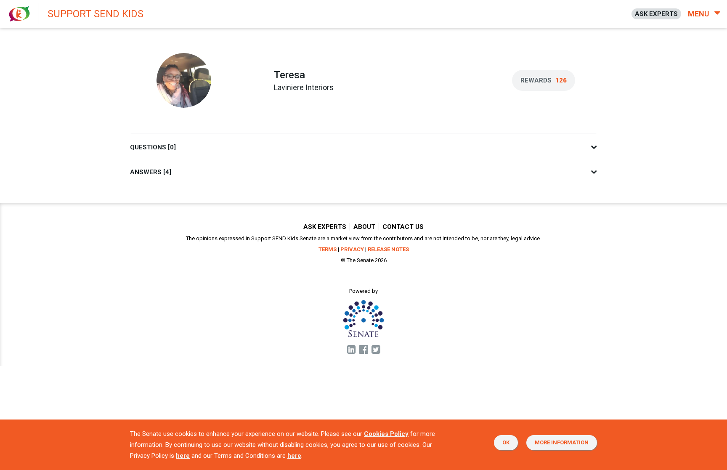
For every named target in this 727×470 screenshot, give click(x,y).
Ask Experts (324, 227)
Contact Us (403, 227)
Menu (699, 13)
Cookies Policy (386, 434)
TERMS (327, 249)
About (364, 227)
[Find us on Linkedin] (351, 350)
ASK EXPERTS (656, 14)
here (183, 455)
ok (505, 442)
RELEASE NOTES (388, 249)
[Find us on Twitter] (375, 350)
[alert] (227, 13)
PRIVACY (352, 249)
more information (562, 442)
